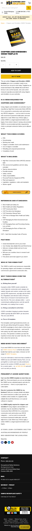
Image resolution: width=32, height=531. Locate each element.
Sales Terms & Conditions (11, 521)
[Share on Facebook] (2, 442)
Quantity (3, 60)
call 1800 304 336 (20, 366)
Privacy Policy (23, 521)
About (5, 519)
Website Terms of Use (20, 519)
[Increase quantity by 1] (16, 64)
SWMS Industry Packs (9, 349)
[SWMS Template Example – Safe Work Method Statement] (16, 195)
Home (2, 23)
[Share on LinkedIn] (9, 442)
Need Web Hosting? (16, 526)
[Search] (28, 8)
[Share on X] (5, 442)
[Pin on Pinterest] (12, 442)
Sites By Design (14, 525)
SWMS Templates (11, 354)
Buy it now (16, 76)
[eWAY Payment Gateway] (17, 514)
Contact (11, 519)
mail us (28, 364)
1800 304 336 (9, 461)
